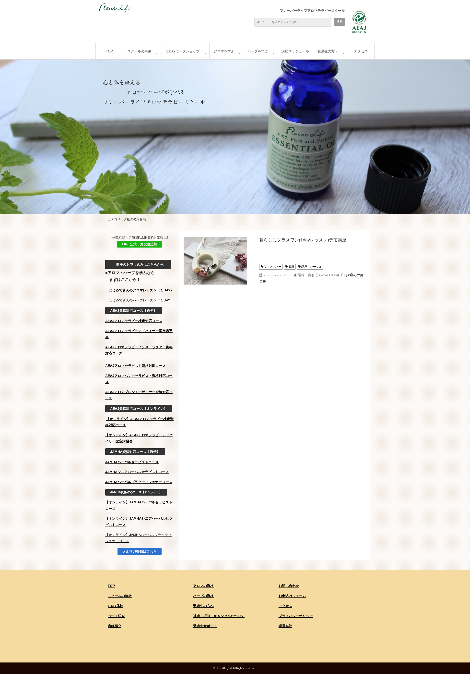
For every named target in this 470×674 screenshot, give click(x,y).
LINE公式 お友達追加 (139, 244)
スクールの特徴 (139, 51)
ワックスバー (272, 266)
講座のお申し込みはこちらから (138, 264)
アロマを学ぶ (224, 51)
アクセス (361, 51)
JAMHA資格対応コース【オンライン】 (136, 492)
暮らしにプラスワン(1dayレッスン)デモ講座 (303, 239)
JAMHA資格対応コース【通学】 (135, 452)
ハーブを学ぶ (257, 51)
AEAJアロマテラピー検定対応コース (133, 321)
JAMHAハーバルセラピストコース (132, 462)
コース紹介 (116, 616)
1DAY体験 (115, 606)
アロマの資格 (203, 586)
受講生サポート (205, 626)
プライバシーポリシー (296, 616)
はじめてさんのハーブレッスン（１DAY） (141, 300)
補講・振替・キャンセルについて (219, 616)
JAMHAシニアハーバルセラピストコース (137, 472)
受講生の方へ (327, 51)
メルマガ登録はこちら (139, 551)
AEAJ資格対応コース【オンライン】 (138, 409)
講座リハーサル (311, 266)
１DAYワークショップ (182, 51)
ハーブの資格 (203, 596)
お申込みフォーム (292, 596)
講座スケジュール (295, 51)
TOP (109, 51)
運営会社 (285, 626)
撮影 (291, 266)
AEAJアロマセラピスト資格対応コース (135, 366)
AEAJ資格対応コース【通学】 (133, 310)
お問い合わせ (289, 586)
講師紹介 (114, 626)
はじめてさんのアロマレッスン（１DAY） (141, 290)
